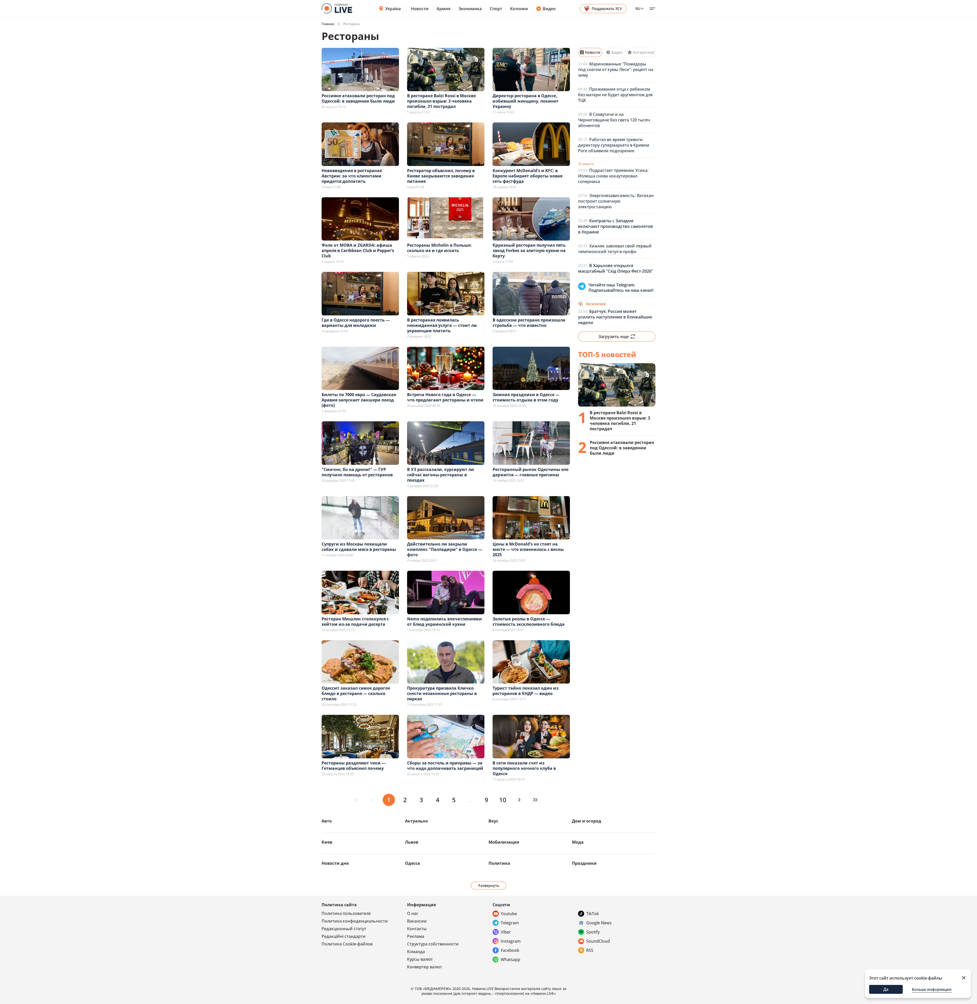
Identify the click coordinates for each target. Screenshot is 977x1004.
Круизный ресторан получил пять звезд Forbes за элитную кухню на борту (529, 250)
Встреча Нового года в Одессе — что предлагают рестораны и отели (445, 397)
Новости (419, 8)
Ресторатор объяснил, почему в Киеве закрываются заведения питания (441, 176)
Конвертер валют (424, 967)
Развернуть (488, 885)
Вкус (493, 821)
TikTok (592, 913)
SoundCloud (598, 941)
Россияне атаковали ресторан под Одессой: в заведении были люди (358, 98)
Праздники (584, 863)
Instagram (511, 941)
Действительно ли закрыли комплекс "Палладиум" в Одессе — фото (444, 549)
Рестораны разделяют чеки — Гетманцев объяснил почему (354, 765)
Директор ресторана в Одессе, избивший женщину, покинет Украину (525, 101)
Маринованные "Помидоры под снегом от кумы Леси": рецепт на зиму (615, 69)
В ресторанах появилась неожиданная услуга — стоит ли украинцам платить (442, 325)
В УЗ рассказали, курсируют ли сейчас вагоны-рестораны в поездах (440, 475)
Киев (327, 842)
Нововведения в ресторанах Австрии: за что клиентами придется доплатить (352, 176)
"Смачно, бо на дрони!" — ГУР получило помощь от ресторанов (357, 472)
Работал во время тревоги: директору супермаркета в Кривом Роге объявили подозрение (613, 145)
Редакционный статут (344, 928)
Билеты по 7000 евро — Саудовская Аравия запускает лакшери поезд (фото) (359, 400)
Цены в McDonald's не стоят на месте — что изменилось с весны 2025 (528, 549)
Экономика (470, 8)
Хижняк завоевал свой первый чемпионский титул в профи (615, 248)
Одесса (412, 863)
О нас (412, 913)
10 (502, 800)
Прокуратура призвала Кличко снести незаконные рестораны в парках (442, 693)
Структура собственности (433, 944)
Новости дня (335, 863)
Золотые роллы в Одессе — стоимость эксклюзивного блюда (529, 621)
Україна (393, 8)
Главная (328, 24)
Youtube (509, 913)
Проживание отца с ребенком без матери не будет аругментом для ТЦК (615, 94)
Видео (549, 8)
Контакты (417, 928)
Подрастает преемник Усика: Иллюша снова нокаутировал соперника (613, 176)
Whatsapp (510, 959)
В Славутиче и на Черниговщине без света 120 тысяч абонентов (614, 119)
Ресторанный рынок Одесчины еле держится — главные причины (530, 472)
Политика (499, 863)
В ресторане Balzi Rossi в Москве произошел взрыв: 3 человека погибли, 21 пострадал (441, 101)
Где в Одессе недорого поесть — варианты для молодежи (356, 322)
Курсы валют (420, 959)
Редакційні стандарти (344, 936)
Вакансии (417, 921)
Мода (578, 842)
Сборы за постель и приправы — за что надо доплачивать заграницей (445, 765)
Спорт (496, 8)
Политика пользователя (346, 913)
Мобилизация (504, 842)
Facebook (510, 950)
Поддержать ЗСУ (607, 8)
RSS (589, 950)
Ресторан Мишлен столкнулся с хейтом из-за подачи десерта (355, 621)
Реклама (415, 936)
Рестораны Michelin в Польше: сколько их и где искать (439, 247)
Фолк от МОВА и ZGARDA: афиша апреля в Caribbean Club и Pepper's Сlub (358, 250)
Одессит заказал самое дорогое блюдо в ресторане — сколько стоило (356, 693)
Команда (416, 951)
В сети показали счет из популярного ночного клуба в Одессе (524, 768)
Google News (599, 923)
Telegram (510, 923)
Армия (443, 8)
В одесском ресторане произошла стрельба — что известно (529, 322)
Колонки (519, 8)
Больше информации (932, 989)
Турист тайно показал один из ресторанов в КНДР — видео (525, 690)
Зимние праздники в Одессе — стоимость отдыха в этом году (526, 397)
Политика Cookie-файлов (347, 944)
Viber (506, 932)
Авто (327, 821)
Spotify (593, 932)
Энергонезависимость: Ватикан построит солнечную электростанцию (616, 201)
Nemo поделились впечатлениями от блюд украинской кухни (444, 621)
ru (638, 8)
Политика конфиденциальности (355, 921)
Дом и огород (586, 821)
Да (885, 989)
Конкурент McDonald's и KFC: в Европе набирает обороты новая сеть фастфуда (527, 176)
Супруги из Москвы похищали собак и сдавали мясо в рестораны (359, 546)
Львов (411, 842)
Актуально (416, 821)
